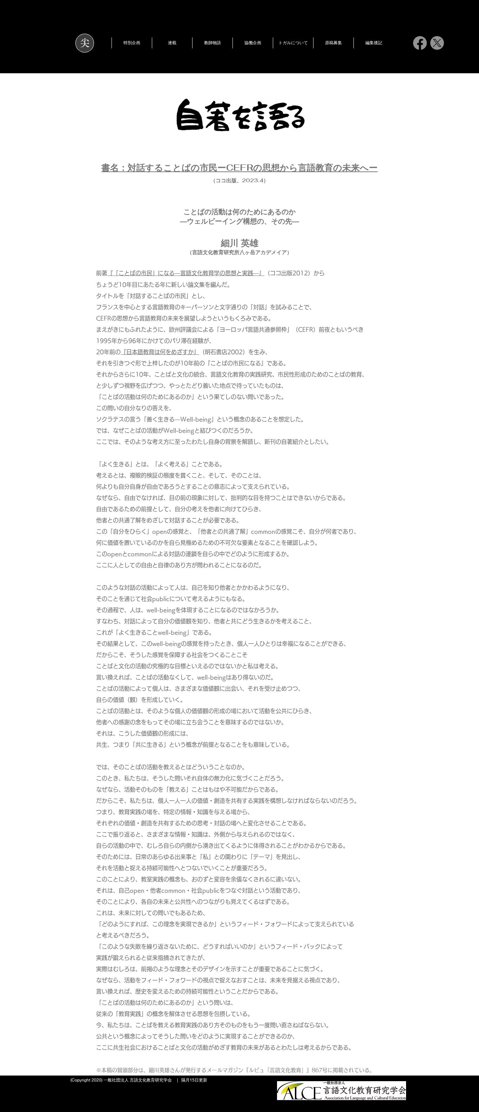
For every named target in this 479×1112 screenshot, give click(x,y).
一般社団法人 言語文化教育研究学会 (137, 1080)
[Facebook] (420, 43)
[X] (437, 43)
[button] (132, 43)
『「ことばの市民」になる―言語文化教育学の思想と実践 (180, 273)
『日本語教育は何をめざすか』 (160, 352)
